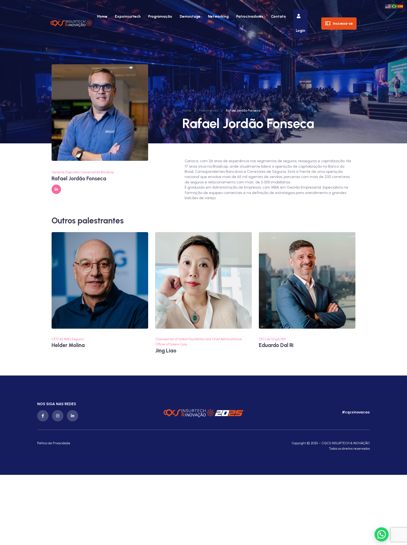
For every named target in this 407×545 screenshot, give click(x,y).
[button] (355, 412)
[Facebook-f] (43, 415)
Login (300, 30)
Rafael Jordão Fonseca (79, 178)
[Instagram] (57, 415)
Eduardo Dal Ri (276, 345)
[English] (388, 6)
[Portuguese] (394, 6)
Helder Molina (68, 345)
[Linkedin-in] (72, 415)
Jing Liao (165, 350)
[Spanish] (400, 6)
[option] (100, 290)
